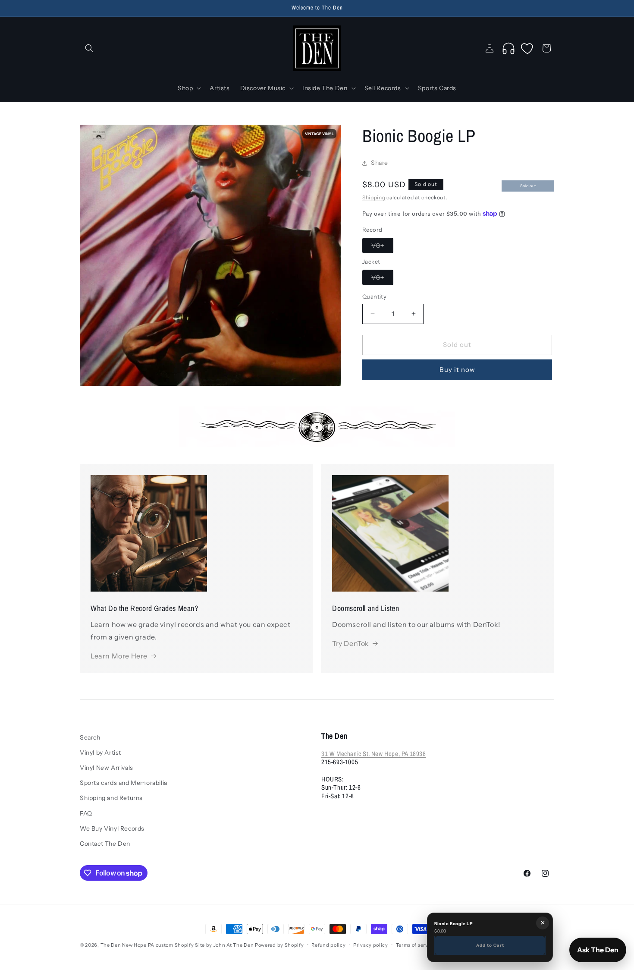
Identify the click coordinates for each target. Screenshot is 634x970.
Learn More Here (119, 656)
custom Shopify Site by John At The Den (205, 945)
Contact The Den (105, 843)
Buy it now (457, 369)
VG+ (382, 247)
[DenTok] (508, 48)
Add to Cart (490, 945)
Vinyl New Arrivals (106, 768)
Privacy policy (370, 945)
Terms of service (416, 945)
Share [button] (379, 163)
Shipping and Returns (111, 798)
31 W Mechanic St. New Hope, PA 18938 (373, 753)
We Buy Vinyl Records (112, 828)
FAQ (86, 813)
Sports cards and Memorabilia (123, 783)
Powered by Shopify (279, 945)
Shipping (374, 197)
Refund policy (328, 945)
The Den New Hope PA (127, 945)
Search (90, 737)
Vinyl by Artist (100, 752)
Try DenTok (350, 643)
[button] (89, 48)
